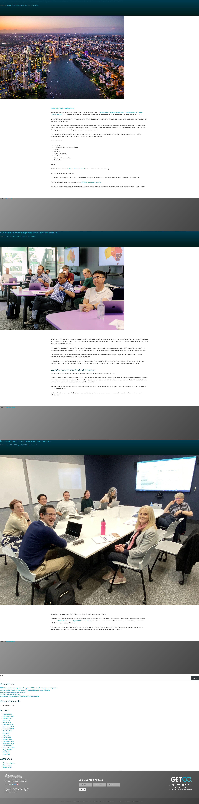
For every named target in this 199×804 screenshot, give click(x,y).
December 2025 (8, 716)
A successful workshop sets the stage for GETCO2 (29, 232)
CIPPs (60, 621)
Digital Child (77, 621)
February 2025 (8, 725)
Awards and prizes (9, 763)
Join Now (83, 789)
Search (2, 675)
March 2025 (7, 722)
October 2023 (7, 746)
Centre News (10, 199)
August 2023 (7, 750)
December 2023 (8, 741)
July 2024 (6, 733)
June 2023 (6, 754)
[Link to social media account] (12, 785)
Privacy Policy (126, 801)
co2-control (35, 5)
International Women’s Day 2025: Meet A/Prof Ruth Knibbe (19, 696)
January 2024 (7, 739)
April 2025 (6, 720)
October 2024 (7, 731)
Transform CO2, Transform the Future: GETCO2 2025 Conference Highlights (25, 690)
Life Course (87, 621)
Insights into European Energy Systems (12, 692)
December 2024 (8, 727)
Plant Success (67, 621)
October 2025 (7, 718)
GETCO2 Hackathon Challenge (10, 694)
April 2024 (6, 735)
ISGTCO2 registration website (91, 182)
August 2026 (7, 714)
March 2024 (7, 737)
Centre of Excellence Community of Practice (25, 441)
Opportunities (7, 767)
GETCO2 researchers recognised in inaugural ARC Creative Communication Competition (28, 688)
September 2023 (8, 748)
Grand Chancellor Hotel (77, 169)
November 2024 (8, 729)
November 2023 (8, 743)
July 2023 (6, 752)
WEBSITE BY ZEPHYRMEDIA (138, 801)
